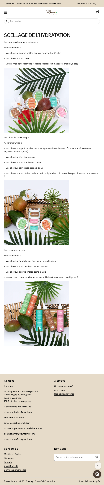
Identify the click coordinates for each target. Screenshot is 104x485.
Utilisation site (11, 466)
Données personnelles (15, 469)
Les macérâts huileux (14, 250)
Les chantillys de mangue (16, 137)
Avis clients (59, 390)
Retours (8, 462)
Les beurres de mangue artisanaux (21, 42)
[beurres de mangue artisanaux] (36, 132)
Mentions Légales (12, 454)
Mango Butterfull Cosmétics (41, 481)
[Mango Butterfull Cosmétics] (51, 13)
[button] (97, 12)
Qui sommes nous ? (63, 386)
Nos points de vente (64, 393)
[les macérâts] (36, 345)
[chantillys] (36, 244)
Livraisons (9, 458)
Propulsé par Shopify (89, 481)
